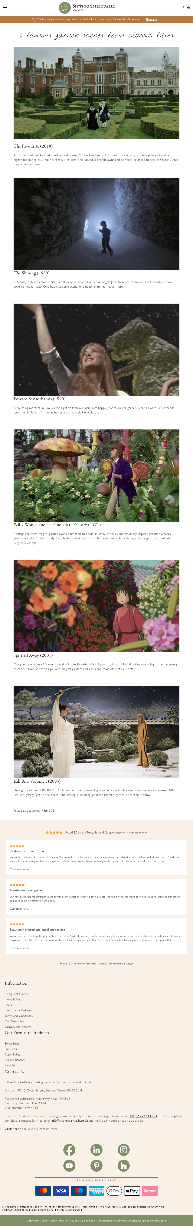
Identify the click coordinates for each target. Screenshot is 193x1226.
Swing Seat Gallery (16, 994)
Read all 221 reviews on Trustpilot (78, 963)
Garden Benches (15, 1060)
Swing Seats (12, 1043)
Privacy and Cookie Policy (81, 1220)
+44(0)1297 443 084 (143, 1116)
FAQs (8, 1005)
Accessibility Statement (111, 1220)
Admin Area (57, 1220)
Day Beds (11, 1049)
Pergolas (10, 1065)
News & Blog (13, 999)
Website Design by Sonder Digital (147, 1220)
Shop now (151, 19)
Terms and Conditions (19, 1016)
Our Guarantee (14, 1021)
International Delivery (18, 1010)
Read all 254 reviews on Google (116, 963)
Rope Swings (13, 1054)
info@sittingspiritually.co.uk (69, 1120)
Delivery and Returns (18, 1027)
